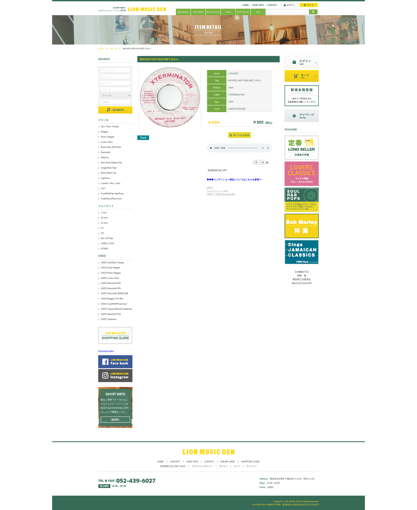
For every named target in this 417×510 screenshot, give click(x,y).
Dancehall (105, 152)
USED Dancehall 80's (111, 283)
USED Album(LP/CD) (111, 314)
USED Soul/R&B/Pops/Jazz (114, 304)
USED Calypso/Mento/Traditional (116, 309)
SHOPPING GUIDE (250, 462)
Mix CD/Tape (107, 238)
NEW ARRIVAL (183, 12)
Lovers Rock (107, 142)
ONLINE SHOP (227, 462)
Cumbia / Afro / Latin (110, 183)
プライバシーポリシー (202, 466)
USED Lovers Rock (110, 278)
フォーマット (213, 191)
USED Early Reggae (110, 267)
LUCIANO (233, 73)
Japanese (105, 178)
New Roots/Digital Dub (111, 162)
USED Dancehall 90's (225, 194)
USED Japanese (108, 319)
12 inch (104, 223)
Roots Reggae (107, 137)
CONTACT (272, 5)
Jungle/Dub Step (108, 168)
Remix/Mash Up (108, 173)
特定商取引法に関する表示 (173, 466)
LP (102, 228)
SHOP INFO (258, 5)
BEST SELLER (243, 12)
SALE (258, 12)
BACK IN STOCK (213, 12)
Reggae (104, 132)
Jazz (103, 188)
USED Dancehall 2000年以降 (114, 293)
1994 (230, 101)
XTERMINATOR (236, 94)
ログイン (223, 466)
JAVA (230, 87)
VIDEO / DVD (107, 243)
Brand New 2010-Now (111, 147)
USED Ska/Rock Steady (112, 262)
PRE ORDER (198, 12)
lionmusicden (106, 351)
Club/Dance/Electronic (111, 198)
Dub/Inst (105, 157)
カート (237, 466)
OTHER (104, 248)
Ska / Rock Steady (110, 126)
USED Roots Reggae (111, 273)
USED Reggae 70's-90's (112, 298)
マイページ (251, 466)
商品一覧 (113, 48)
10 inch (104, 217)
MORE (115, 419)
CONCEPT (175, 462)
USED (228, 12)
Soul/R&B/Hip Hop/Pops (112, 193)
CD (102, 233)
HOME (246, 5)
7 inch (225, 191)
